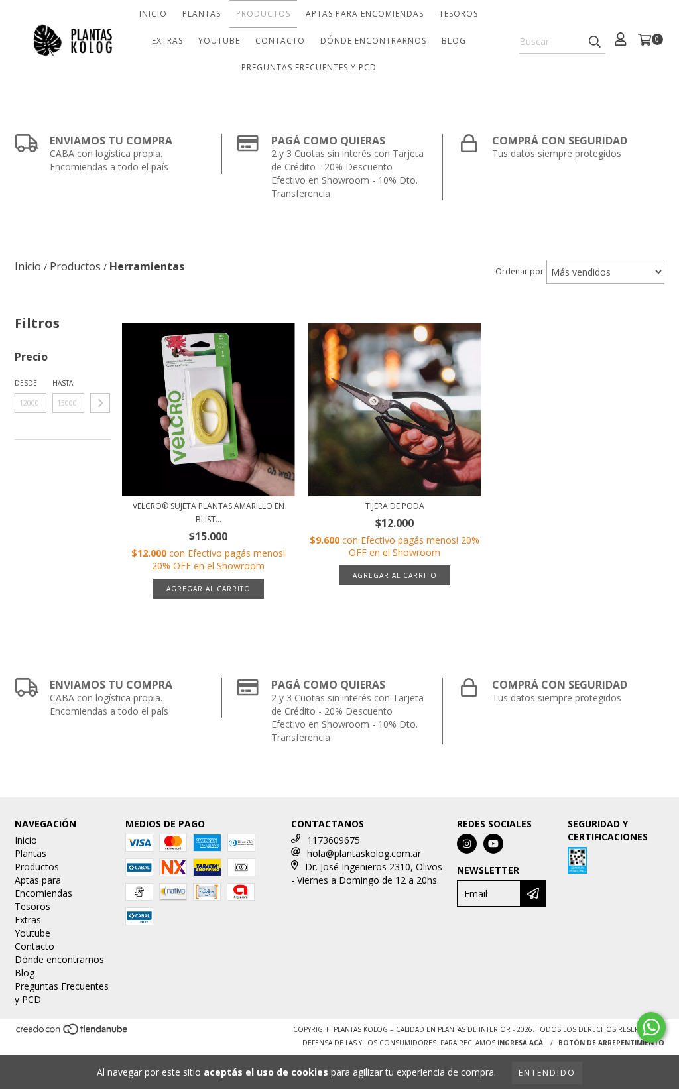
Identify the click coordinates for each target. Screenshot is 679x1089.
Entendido (547, 1072)
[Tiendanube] (73, 1032)
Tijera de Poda (394, 506)
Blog (454, 40)
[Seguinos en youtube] (493, 844)
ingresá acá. (521, 1042)
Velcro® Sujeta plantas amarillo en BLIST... (208, 512)
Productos (263, 13)
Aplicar (100, 403)
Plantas (201, 13)
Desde (26, 383)
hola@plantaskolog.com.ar (364, 853)
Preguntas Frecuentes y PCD (309, 67)
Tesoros (458, 13)
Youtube (219, 40)
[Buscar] (594, 42)
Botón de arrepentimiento (611, 1042)
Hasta (62, 383)
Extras (167, 40)
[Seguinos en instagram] (467, 844)
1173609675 (333, 840)
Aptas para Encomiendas (365, 13)
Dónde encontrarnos (373, 40)
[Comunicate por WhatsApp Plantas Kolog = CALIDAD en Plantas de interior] (651, 1027)
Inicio (153, 13)
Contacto (280, 40)
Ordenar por (519, 271)
